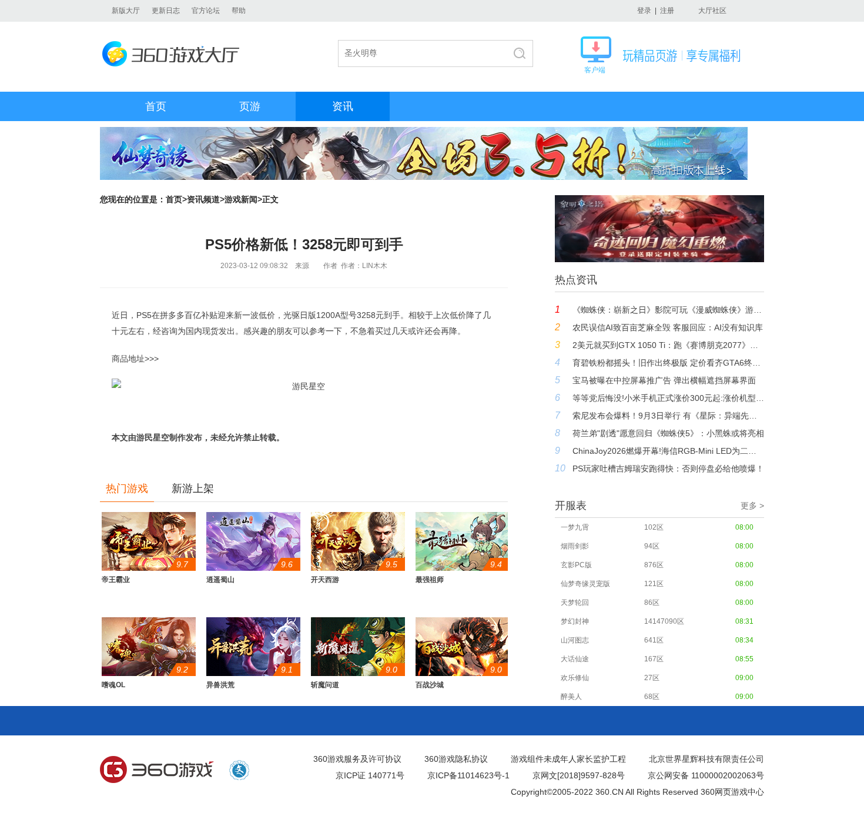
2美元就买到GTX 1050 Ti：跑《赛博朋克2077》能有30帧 (668, 345)
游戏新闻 (241, 199)
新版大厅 (126, 10)
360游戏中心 (157, 770)
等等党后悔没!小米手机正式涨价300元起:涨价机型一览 (668, 398)
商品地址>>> (135, 358)
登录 (644, 10)
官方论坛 (206, 10)
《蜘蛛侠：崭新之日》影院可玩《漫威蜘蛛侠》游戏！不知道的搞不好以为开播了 (668, 310)
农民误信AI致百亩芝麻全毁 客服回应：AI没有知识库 (667, 327)
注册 (667, 10)
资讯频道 (203, 199)
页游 (249, 106)
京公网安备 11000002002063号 (706, 775)
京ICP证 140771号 (370, 775)
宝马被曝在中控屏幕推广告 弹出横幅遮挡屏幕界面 (664, 380)
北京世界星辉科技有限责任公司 (706, 759)
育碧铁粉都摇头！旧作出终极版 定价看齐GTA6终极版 (668, 362)
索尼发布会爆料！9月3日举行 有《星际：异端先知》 (668, 415)
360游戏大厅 (174, 54)
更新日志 (166, 10)
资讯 (342, 106)
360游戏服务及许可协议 (357, 759)
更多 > (752, 505)
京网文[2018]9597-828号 (579, 775)
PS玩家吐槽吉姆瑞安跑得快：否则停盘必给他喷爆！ (668, 468)
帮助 (239, 10)
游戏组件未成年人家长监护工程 (568, 759)
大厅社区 (712, 10)
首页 (155, 106)
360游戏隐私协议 (456, 759)
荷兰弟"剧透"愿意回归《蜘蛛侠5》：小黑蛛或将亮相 (668, 433)
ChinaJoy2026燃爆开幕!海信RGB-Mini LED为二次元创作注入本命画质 (668, 451)
